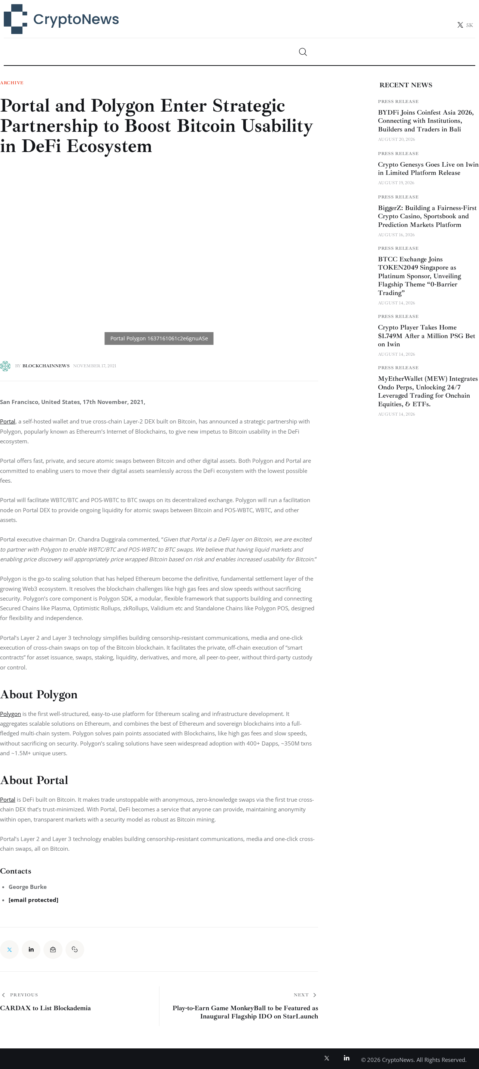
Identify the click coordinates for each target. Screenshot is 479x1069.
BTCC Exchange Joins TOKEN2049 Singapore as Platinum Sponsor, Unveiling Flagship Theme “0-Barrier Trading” (419, 276)
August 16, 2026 (396, 235)
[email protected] (33, 900)
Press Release (398, 101)
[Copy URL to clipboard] (74, 949)
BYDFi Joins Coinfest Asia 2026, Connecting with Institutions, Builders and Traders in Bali (426, 120)
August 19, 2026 (396, 183)
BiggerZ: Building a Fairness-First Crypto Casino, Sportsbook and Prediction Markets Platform (427, 215)
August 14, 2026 (396, 303)
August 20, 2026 (396, 139)
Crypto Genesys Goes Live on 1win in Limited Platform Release (428, 168)
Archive (12, 83)
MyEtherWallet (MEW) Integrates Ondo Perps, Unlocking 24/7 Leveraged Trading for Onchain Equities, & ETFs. (428, 391)
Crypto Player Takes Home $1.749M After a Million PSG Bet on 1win (426, 335)
